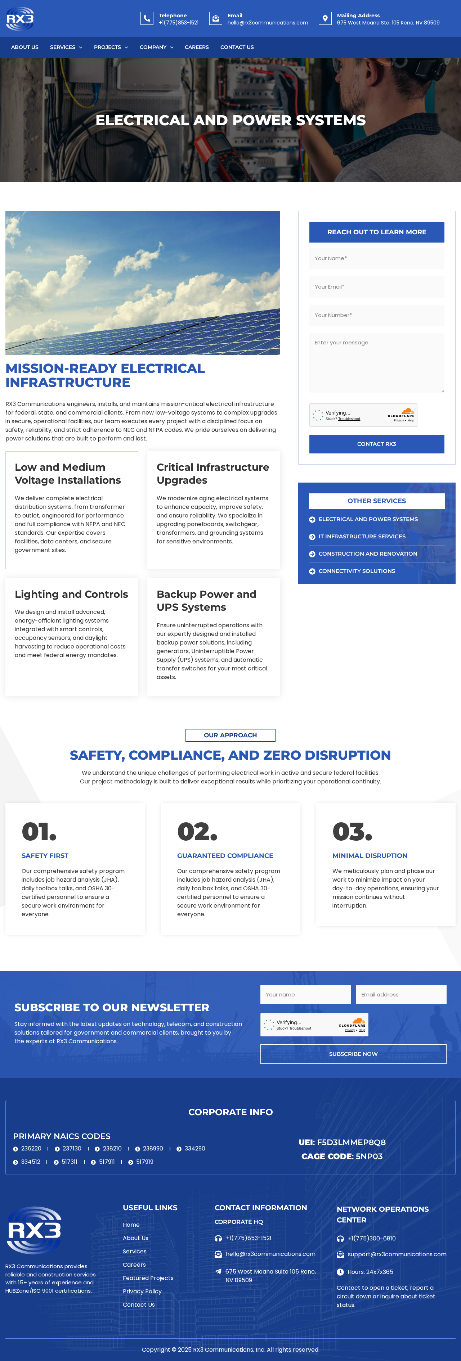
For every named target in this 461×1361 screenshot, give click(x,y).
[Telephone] (146, 18)
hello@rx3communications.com (268, 22)
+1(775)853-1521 (178, 22)
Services (62, 47)
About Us (25, 47)
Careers (197, 47)
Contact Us (237, 47)
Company (153, 47)
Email (235, 15)
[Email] (215, 18)
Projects (107, 47)
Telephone (173, 15)
